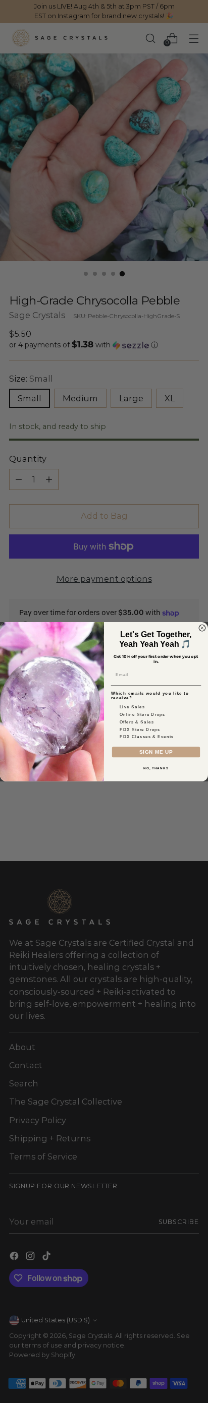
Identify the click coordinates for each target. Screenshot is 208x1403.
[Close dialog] (202, 628)
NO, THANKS (156, 767)
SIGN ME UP (156, 752)
